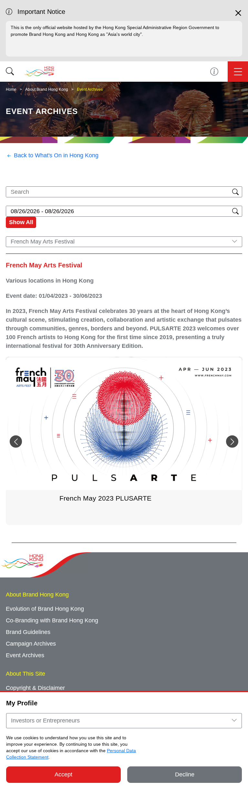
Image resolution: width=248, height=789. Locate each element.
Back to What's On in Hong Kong (56, 155)
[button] (232, 441)
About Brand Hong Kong (46, 89)
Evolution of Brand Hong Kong (45, 609)
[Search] (10, 71)
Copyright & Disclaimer (35, 688)
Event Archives (90, 89)
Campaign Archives (31, 643)
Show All (21, 222)
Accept (63, 774)
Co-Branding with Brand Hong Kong (52, 620)
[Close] (238, 16)
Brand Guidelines (28, 632)
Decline (184, 774)
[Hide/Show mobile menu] (238, 71)
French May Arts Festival (44, 265)
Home (11, 89)
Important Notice (214, 71)
